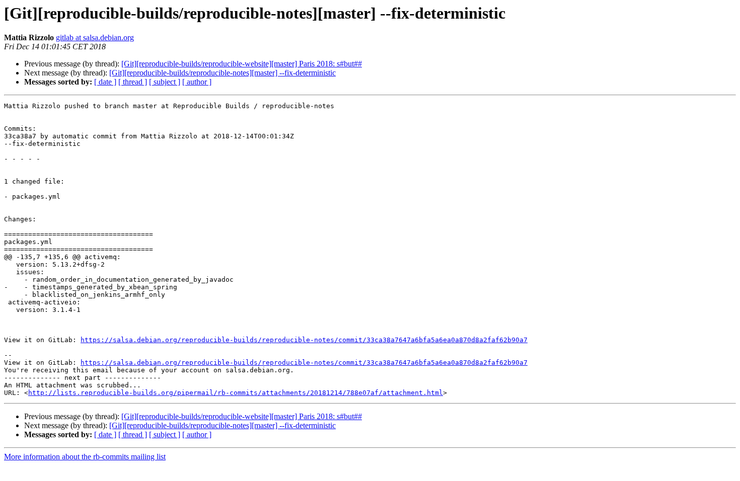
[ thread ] (132, 81)
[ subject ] (164, 81)
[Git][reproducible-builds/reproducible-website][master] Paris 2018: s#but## (241, 63)
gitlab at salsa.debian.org (95, 37)
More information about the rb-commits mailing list (85, 456)
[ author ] (196, 81)
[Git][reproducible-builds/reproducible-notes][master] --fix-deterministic (222, 72)
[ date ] (105, 81)
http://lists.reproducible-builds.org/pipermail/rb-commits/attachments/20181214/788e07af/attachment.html (235, 392)
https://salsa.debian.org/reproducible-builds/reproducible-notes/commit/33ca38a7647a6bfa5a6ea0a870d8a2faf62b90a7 (304, 340)
